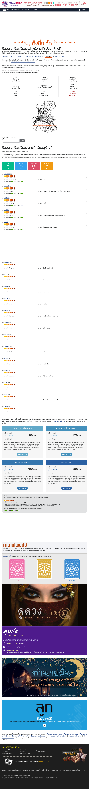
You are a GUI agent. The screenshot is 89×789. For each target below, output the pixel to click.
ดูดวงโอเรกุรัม (39, 750)
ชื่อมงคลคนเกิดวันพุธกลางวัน (20, 736)
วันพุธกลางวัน (29, 56)
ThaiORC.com (19, 778)
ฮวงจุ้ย (32, 770)
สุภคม (6, 370)
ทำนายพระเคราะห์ (40, 752)
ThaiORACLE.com (28, 778)
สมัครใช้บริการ (22, 454)
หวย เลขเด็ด (35, 9)
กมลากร (7, 174)
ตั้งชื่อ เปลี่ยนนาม (45, 770)
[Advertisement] (44, 24)
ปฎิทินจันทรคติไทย (56, 770)
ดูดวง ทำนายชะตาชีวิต (13, 9)
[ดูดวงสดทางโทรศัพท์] (55, 4)
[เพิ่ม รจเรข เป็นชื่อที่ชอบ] (3, 358)
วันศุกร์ (56, 56)
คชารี (6, 298)
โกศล (6, 406)
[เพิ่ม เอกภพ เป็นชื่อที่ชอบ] (3, 394)
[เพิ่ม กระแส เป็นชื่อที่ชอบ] (3, 186)
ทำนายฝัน (5, 752)
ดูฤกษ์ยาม (18, 770)
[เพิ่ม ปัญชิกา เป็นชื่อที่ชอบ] (3, 346)
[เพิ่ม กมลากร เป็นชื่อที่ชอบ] (3, 174)
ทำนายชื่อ (22, 752)
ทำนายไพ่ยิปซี (7, 750)
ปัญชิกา (6, 346)
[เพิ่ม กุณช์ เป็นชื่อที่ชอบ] (3, 286)
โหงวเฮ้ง (38, 770)
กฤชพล (6, 210)
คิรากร (6, 310)
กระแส (6, 186)
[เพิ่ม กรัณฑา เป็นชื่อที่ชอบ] (3, 198)
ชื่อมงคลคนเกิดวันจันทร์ (71, 734)
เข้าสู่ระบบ (83, 9)
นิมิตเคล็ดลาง (26, 770)
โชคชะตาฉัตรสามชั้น (25, 753)
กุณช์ (6, 286)
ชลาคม (6, 334)
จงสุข (6, 322)
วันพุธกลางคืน (39, 56)
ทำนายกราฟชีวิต (7, 753)
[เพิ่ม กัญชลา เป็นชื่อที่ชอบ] (3, 262)
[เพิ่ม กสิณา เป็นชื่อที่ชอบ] (3, 222)
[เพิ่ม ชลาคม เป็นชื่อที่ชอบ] (3, 334)
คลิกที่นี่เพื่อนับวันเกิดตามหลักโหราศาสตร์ (23, 62)
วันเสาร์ (63, 56)
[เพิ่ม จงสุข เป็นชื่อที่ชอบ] (3, 322)
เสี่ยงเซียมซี (23, 750)
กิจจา (6, 274)
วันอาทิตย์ (5, 56)
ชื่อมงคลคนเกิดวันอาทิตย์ (54, 734)
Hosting (46, 778)
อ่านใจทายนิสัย (67, 770)
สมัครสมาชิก (22, 488)
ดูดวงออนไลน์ (11, 770)
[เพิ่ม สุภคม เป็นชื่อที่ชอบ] (3, 370)
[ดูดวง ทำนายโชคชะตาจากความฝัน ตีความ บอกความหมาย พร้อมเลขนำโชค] (44, 677)
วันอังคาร (20, 56)
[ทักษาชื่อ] (86, 177)
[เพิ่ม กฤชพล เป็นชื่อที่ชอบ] (3, 210)
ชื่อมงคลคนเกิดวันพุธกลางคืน (39, 736)
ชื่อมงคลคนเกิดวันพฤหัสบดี (58, 736)
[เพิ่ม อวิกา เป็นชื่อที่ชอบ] (3, 382)
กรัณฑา (6, 198)
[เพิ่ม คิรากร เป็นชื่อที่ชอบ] (3, 310)
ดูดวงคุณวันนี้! (7, 556)
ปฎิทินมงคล (25, 9)
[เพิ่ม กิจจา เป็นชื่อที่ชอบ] (3, 274)
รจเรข (6, 358)
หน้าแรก (4, 770)
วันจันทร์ (12, 56)
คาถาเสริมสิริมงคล (76, 770)
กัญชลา (6, 262)
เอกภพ (6, 394)
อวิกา (6, 382)
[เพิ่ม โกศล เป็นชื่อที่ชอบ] (3, 406)
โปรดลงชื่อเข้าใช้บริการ (58, 421)
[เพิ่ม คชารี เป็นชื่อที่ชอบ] (3, 298)
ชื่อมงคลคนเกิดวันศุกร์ (75, 736)
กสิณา (6, 222)
